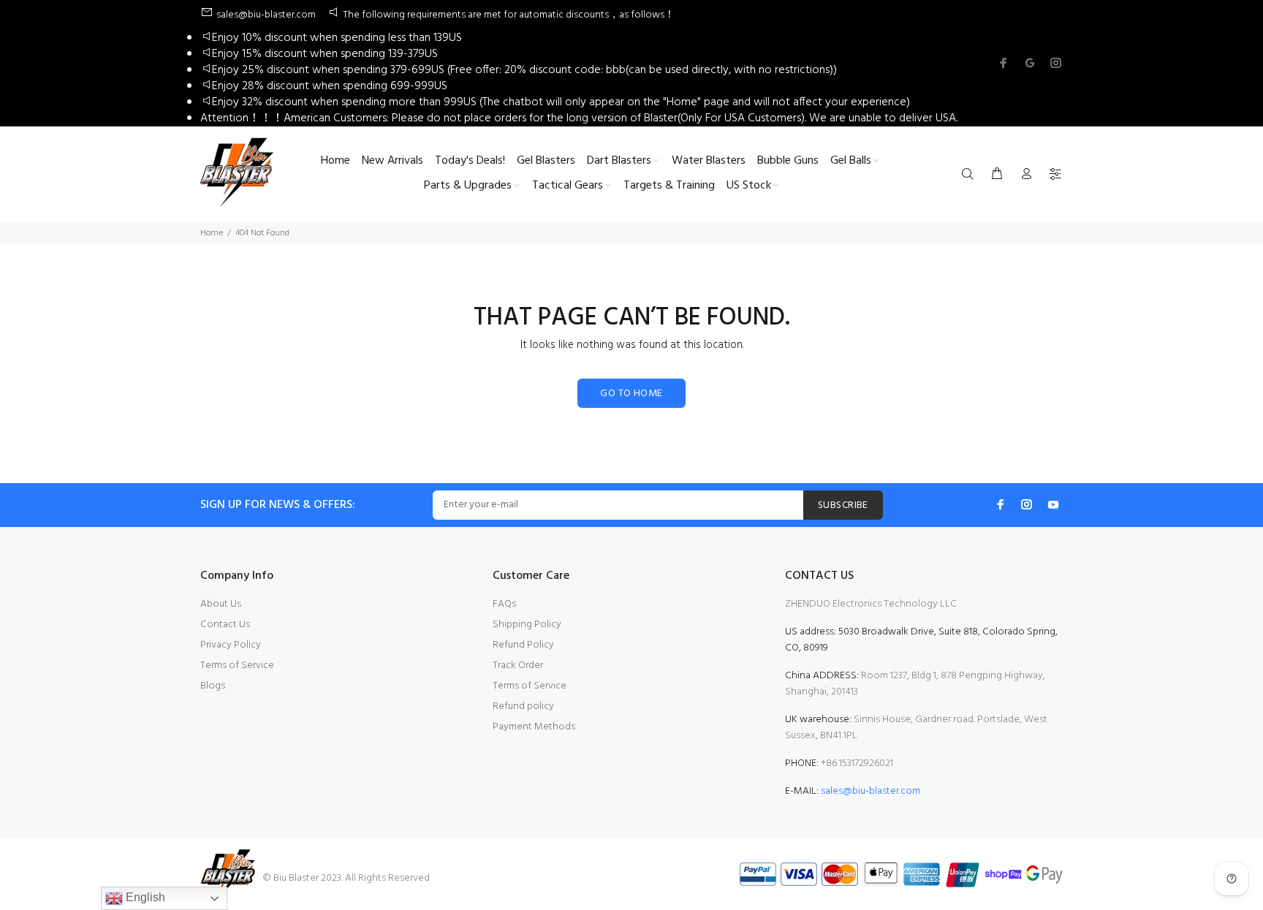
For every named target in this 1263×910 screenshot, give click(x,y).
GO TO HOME (631, 393)
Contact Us (225, 624)
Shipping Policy (527, 624)
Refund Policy (523, 645)
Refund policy (523, 706)
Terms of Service (237, 665)
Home (211, 233)
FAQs (504, 604)
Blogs (212, 686)
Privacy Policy (230, 645)
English (144, 897)
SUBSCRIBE (843, 505)
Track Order (518, 665)
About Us (220, 604)
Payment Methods (534, 726)
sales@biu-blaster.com (870, 791)
